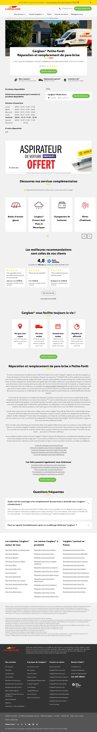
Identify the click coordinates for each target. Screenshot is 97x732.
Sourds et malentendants (78, 673)
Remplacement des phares (13, 687)
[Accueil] (11, 650)
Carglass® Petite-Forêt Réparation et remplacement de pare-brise (48, 53)
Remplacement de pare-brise (14, 684)
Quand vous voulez (58, 335)
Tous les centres (54, 704)
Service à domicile (54, 667)
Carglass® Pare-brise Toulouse (58, 677)
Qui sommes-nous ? (33, 667)
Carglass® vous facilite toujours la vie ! (48, 313)
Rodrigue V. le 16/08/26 (59, 281)
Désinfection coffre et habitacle (14, 706)
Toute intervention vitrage (76, 80)
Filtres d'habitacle (85, 218)
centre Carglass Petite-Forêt (55, 386)
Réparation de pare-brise (13, 680)
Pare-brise (8, 670)
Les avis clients (78, 677)
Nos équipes (31, 670)
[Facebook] (22, 724)
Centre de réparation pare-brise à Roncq (49, 445)
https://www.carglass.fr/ (38, 630)
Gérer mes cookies (76, 716)
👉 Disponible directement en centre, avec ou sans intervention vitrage (48, 190)
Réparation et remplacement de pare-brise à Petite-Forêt (48, 366)
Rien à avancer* (24, 79)
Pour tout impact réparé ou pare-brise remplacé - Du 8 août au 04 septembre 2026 (48, 173)
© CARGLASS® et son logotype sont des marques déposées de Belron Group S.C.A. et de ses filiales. (36, 728)
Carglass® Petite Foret (57, 95)
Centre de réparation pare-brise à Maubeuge (48, 454)
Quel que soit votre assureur (27, 80)
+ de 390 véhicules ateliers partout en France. (20, 341)
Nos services (10, 662)
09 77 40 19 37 (64, 97)
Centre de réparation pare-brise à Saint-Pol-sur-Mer (49, 450)
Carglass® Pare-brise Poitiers (58, 701)
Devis (49, 14)
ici (66, 613)
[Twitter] (25, 724)
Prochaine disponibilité (15, 89)
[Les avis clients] (81, 685)
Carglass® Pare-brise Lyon (57, 673)
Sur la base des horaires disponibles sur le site (25, 630)
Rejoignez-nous (77, 14)
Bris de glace (9, 667)
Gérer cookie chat (11, 720)
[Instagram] (18, 724)
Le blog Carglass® (33, 684)
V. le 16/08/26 (33, 281)
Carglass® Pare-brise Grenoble (58, 690)
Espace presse (31, 677)
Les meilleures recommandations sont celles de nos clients (48, 251)
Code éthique (31, 687)
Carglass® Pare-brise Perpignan (58, 697)
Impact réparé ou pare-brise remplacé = (48, 2)
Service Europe (31, 694)
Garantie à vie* (73, 79)
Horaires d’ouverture (14, 103)
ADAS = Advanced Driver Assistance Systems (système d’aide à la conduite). (27, 632)
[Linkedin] (33, 724)
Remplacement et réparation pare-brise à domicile (48, 467)
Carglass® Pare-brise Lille (57, 687)
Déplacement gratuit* (52, 79)
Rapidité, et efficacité (77, 335)
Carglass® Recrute (32, 690)
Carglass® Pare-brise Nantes (58, 684)
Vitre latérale (9, 677)
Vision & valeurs (32, 673)
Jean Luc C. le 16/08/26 (14, 281)
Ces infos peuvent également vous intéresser (48, 462)
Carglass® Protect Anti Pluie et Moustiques (14, 695)
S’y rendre (53, 97)
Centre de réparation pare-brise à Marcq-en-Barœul (49, 452)
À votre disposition (13, 128)
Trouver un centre (61, 14)
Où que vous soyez (20, 335)
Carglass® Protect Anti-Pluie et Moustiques (38, 222)
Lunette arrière (9, 673)
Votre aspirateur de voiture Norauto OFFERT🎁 (62, 2)
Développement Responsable (36, 680)
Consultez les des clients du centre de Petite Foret (48, 265)
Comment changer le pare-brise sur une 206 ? (48, 474)
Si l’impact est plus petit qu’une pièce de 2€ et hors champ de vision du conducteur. (29, 618)
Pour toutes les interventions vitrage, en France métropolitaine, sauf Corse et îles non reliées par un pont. (35, 627)
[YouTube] (29, 724)
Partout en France (49, 80)
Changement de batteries (62, 218)
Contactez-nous (76, 667)
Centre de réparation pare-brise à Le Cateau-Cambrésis (49, 448)
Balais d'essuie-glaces (16, 218)
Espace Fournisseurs (33, 697)
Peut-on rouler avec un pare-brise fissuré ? (48, 469)
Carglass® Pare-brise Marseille (58, 680)
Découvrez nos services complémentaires (48, 181)
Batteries (8, 703)
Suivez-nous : (10, 724)
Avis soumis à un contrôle (48, 298)
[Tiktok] (37, 724)
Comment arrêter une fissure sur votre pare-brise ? (48, 465)
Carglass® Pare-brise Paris (57, 670)
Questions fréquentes (48, 492)
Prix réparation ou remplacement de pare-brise (48, 472)
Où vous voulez (39, 335)
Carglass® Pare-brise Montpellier (59, 694)
